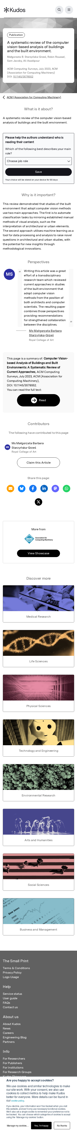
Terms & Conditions (16, 968)
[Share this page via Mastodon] (55, 488)
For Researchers (14, 1058)
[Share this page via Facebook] (33, 488)
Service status (12, 994)
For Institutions (13, 1067)
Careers (8, 1033)
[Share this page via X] (38, 501)
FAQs (6, 1002)
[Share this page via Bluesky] (21, 488)
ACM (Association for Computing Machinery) (34, 97)
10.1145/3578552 (23, 76)
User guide (10, 998)
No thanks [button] (62, 1125)
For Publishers (12, 1063)
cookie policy (17, 1100)
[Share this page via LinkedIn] (44, 488)
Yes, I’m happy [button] (41, 1125)
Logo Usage (11, 977)
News (6, 1028)
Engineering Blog (15, 1037)
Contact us (10, 1007)
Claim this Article (39, 462)
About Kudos (12, 1024)
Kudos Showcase (14, 1076)
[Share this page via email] (10, 488)
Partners (8, 1042)
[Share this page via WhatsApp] (66, 488)
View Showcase (38, 553)
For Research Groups (17, 1072)
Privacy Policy (12, 972)
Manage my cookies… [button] (18, 1125)
